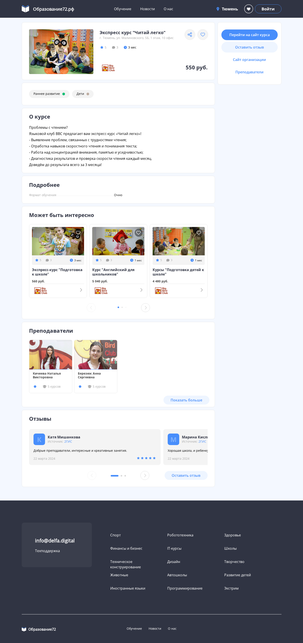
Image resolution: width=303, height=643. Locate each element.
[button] (118, 307)
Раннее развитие (46, 94)
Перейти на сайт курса (249, 34)
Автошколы (177, 575)
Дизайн (173, 561)
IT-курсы (174, 548)
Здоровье (232, 535)
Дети (80, 94)
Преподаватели (249, 72)
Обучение (122, 8)
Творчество (234, 561)
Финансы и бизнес (126, 548)
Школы (230, 548)
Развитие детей (237, 575)
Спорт (115, 535)
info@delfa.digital (55, 540)
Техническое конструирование (125, 564)
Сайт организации (249, 59)
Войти (268, 9)
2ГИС (68, 441)
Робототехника (180, 535)
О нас (168, 8)
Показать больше (186, 400)
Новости (147, 8)
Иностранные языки (127, 588)
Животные (119, 575)
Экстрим (231, 588)
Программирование (185, 588)
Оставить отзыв (186, 475)
